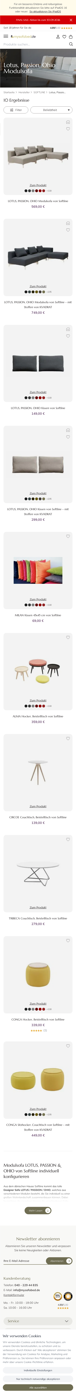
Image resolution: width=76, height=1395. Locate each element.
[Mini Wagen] (70, 36)
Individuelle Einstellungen (38, 1370)
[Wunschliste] (64, 36)
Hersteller (24, 92)
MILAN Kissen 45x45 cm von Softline (38, 615)
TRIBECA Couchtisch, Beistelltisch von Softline (38, 918)
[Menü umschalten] (6, 36)
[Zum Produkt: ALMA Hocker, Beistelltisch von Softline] (38, 671)
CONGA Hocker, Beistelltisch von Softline (38, 1019)
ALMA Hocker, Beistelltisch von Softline (38, 716)
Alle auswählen (38, 1387)
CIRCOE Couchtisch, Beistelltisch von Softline (38, 817)
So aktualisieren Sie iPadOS (45, 11)
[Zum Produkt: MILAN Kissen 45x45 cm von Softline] (38, 570)
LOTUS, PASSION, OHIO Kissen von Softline (38, 408)
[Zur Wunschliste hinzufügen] (67, 129)
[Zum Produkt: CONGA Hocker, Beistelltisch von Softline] (38, 975)
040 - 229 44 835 (26, 1285)
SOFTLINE (39, 92)
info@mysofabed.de (26, 1290)
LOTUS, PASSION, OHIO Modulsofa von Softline (38, 201)
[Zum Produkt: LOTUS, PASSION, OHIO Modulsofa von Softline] (38, 156)
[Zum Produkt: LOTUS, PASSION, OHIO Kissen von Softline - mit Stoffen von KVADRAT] (38, 464)
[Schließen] (71, 20)
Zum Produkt (38, 185)
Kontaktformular (14, 1295)
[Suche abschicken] (71, 44)
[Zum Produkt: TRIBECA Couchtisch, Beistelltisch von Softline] (38, 874)
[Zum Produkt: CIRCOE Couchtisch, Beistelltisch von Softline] (38, 773)
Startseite (9, 92)
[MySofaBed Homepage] (23, 36)
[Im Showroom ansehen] (67, 122)
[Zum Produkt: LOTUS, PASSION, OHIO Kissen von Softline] (38, 363)
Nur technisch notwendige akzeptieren (38, 1379)
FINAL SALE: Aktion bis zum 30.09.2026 (38, 19)
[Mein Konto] (58, 36)
